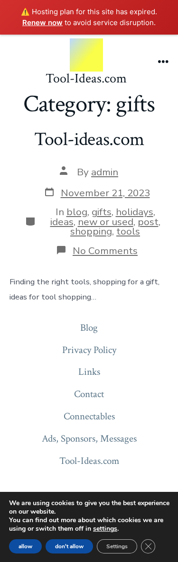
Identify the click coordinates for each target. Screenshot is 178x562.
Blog (89, 327)
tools (128, 231)
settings (105, 529)
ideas (62, 221)
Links (89, 371)
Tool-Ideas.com (89, 460)
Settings (117, 546)
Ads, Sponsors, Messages (89, 438)
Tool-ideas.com (89, 139)
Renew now (42, 22)
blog (76, 211)
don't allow (69, 546)
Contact (89, 394)
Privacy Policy (89, 350)
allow (25, 546)
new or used (105, 221)
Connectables (89, 416)
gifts (102, 211)
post (148, 221)
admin (104, 172)
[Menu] (163, 62)
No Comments (105, 250)
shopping (91, 231)
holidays (134, 211)
